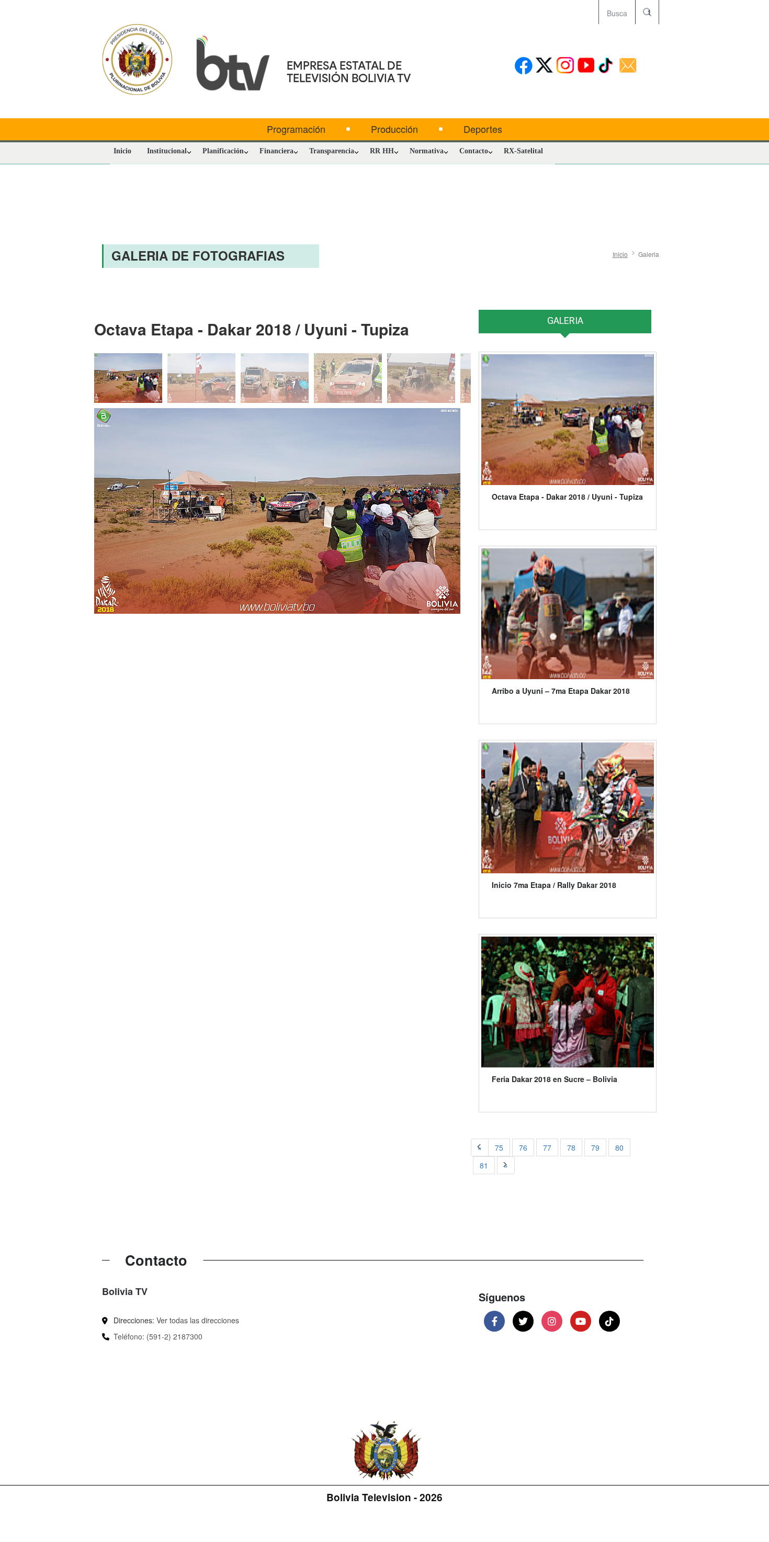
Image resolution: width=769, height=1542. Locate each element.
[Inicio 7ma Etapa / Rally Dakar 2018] (567, 807)
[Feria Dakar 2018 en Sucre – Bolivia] (567, 1002)
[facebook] (523, 66)
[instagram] (565, 66)
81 (484, 1165)
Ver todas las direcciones (197, 1320)
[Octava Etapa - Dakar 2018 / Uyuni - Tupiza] (277, 511)
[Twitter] (523, 1321)
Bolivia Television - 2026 (384, 1497)
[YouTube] (580, 1321)
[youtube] (586, 66)
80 (619, 1147)
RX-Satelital (523, 151)
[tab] (565, 326)
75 (499, 1147)
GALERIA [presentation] (565, 320)
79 (595, 1147)
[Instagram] (551, 1321)
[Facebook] (494, 1321)
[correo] (628, 66)
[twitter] (544, 66)
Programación (296, 129)
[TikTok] (609, 1321)
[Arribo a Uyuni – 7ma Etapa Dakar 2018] (567, 613)
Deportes (482, 129)
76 (523, 1147)
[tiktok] (607, 66)
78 (571, 1147)
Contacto (473, 151)
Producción (394, 129)
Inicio (122, 151)
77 (547, 1147)
